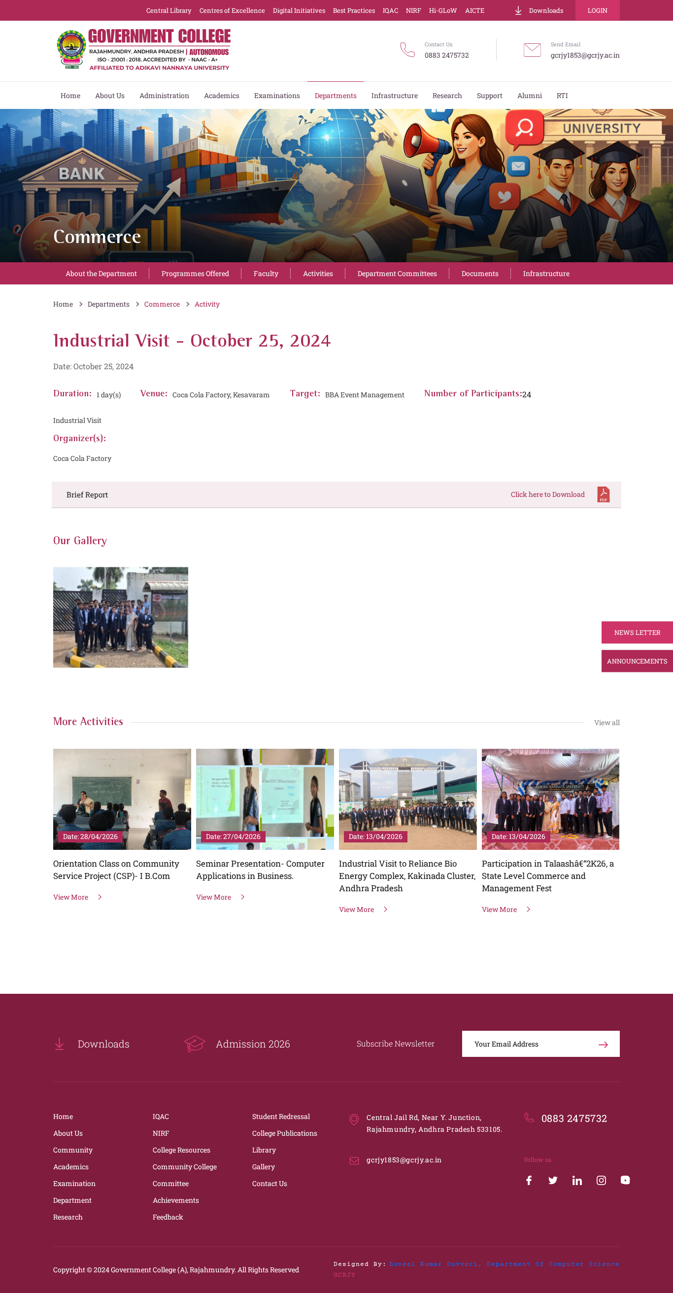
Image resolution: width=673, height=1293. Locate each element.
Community (73, 1149)
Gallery (263, 1166)
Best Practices (354, 10)
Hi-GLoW (443, 10)
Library (264, 1149)
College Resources (181, 1149)
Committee (171, 1183)
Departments (109, 304)
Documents (480, 273)
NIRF (413, 10)
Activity (207, 304)
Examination (74, 1183)
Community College (185, 1166)
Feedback (168, 1217)
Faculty (266, 273)
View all (607, 722)
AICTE (474, 10)
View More (70, 897)
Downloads (546, 10)
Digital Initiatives (299, 10)
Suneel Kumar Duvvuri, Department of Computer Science (504, 1264)
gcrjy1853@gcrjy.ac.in (585, 55)
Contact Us (269, 1183)
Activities (318, 273)
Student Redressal (281, 1116)
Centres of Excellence (232, 10)
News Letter (637, 632)
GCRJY (345, 1275)
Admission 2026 (253, 1043)
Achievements (176, 1200)
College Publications (284, 1133)
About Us (68, 1133)
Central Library (169, 10)
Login (597, 10)
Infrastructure (546, 273)
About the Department (101, 273)
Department (72, 1200)
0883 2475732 (447, 55)
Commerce (162, 304)
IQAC (390, 10)
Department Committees (397, 273)
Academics (71, 1166)
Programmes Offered (195, 273)
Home (63, 304)
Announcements (637, 661)
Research (68, 1217)
